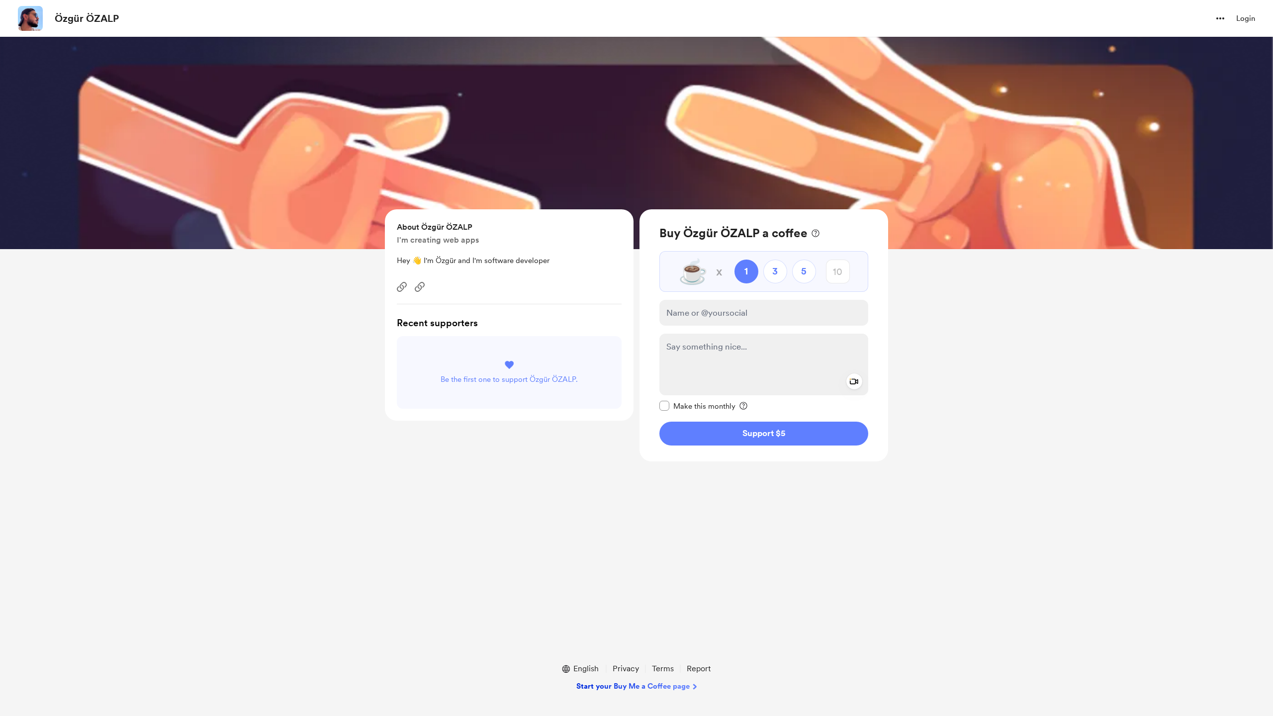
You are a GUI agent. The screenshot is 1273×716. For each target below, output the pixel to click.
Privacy (626, 668)
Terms (663, 668)
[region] (763, 335)
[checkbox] (697, 405)
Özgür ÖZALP (87, 18)
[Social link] (402, 287)
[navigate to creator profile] (30, 18)
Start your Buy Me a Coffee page (633, 686)
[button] (1220, 18)
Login (1245, 18)
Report (699, 668)
